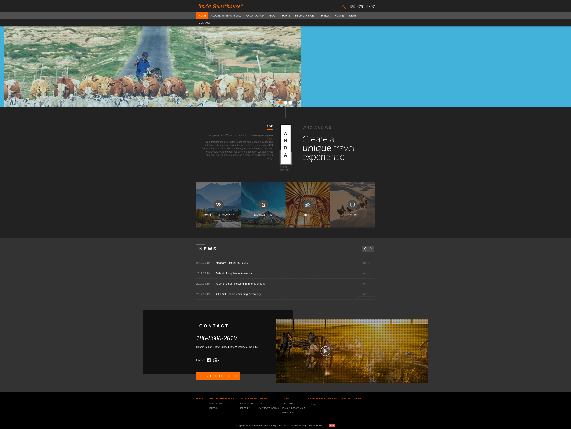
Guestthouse (284, 168)
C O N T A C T (213, 325)
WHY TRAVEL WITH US (269, 408)
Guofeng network (317, 425)
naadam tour (263, 215)
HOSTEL (339, 15)
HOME (202, 15)
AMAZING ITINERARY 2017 (218, 215)
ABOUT (273, 15)
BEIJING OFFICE (304, 15)
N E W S (207, 248)
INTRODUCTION (216, 404)
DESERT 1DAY (287, 413)
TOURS (286, 15)
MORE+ (353, 263)
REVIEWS (324, 15)
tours (308, 215)
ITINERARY (214, 408)
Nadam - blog (211, 294)
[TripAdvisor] (216, 360)
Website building (298, 425)
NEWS (353, 15)
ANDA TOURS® (255, 15)
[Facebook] (209, 360)
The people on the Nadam (218, 273)
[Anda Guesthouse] (220, 6)
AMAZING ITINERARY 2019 (226, 15)
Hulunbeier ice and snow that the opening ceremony (233, 283)
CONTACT (204, 23)
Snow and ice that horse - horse (221, 262)
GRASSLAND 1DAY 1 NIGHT (293, 408)
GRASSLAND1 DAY (289, 404)
